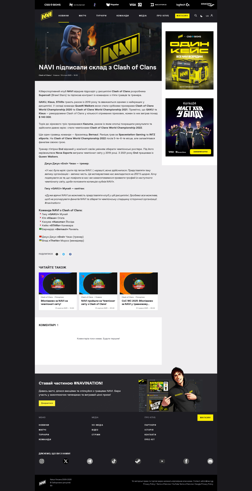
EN (207, 23)
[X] (57, 254)
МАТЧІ (42, 430)
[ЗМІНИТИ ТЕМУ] (201, 16)
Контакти (150, 435)
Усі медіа (97, 425)
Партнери (150, 425)
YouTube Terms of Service (183, 484)
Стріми (96, 435)
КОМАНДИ (45, 440)
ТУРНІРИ (44, 435)
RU (207, 19)
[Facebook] (70, 254)
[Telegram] (63, 254)
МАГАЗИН (205, 418)
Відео (95, 430)
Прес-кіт (150, 440)
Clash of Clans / (45, 75)
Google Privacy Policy (204, 484)
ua (207, 16)
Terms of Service (164, 484)
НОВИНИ (44, 425)
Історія (149, 430)
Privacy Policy (149, 484)
